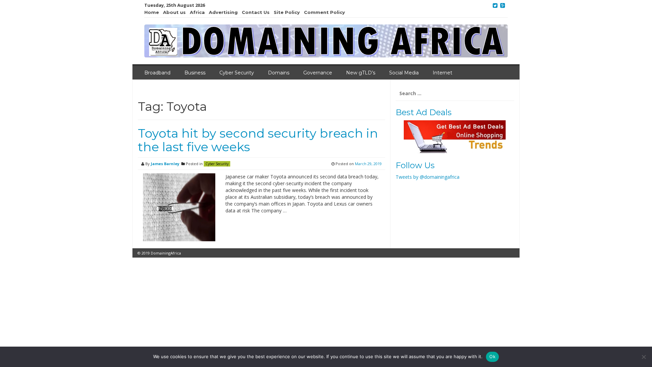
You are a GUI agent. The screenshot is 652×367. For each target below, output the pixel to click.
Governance (317, 73)
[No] (643, 356)
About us (174, 12)
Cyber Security (236, 73)
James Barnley (165, 163)
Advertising (223, 12)
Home (151, 12)
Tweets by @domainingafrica (427, 177)
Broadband (157, 73)
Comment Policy (324, 12)
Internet (442, 73)
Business (194, 73)
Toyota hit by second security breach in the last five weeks (258, 140)
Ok (492, 356)
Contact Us (256, 12)
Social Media (404, 73)
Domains (278, 73)
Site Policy (287, 12)
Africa (197, 12)
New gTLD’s (360, 73)
